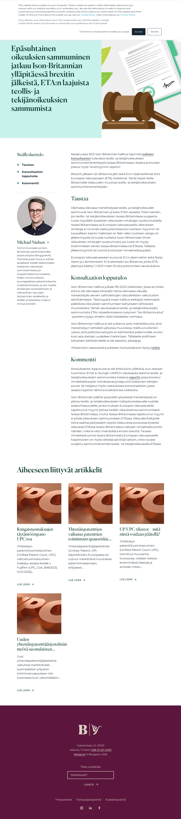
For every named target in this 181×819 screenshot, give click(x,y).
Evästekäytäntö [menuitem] (116, 799)
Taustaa (28, 164)
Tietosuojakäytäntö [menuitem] (88, 799)
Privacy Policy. (128, 14)
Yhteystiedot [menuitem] (63, 799)
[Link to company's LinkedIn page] (90, 808)
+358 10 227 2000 (100, 750)
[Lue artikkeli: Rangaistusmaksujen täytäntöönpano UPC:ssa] (39, 534)
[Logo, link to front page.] (90, 729)
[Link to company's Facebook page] (99, 808)
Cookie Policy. (88, 14)
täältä (155, 347)
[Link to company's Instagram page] (81, 808)
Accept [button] (138, 31)
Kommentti (30, 183)
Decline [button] (155, 31)
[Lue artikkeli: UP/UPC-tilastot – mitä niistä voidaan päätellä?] (142, 534)
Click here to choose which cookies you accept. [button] (105, 31)
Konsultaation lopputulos (32, 174)
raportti (134, 377)
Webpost (79, 754)
